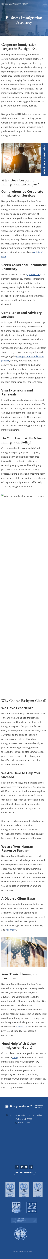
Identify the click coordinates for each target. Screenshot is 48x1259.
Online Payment (24, 1172)
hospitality (11, 929)
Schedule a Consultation (44, 159)
